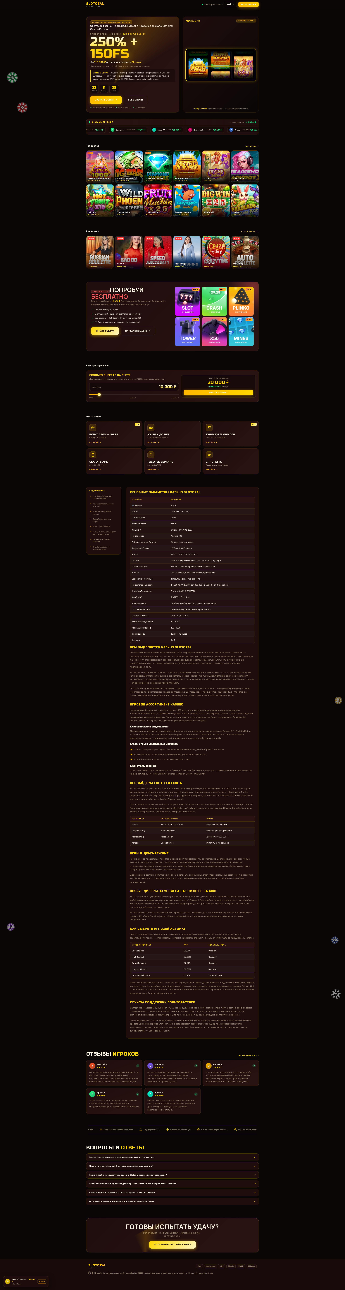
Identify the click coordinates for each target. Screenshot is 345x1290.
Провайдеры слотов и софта (102, 520)
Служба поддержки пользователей (101, 548)
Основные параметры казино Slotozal (102, 497)
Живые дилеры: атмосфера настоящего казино (104, 533)
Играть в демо (105, 330)
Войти (230, 4)
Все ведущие (248, 231)
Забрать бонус (104, 99)
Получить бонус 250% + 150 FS (172, 1244)
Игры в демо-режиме (101, 526)
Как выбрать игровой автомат (102, 540)
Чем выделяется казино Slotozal (103, 505)
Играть (39, 1282)
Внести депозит (218, 392)
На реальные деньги (137, 330)
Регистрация (248, 4)
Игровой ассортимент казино (102, 512)
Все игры (251, 146)
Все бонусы (135, 99)
